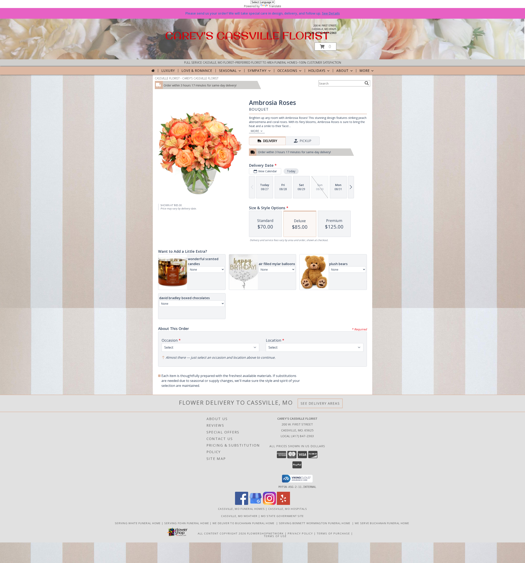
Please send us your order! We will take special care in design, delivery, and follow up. (262, 13)
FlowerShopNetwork (265, 533)
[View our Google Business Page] (255, 504)
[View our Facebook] (241, 504)
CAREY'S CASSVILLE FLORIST (247, 35)
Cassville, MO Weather (239, 516)
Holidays (316, 70)
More (365, 70)
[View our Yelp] (283, 504)
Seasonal (228, 70)
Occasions (287, 70)
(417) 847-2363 (326, 33)
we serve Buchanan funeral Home (382, 523)
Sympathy (257, 70)
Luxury (168, 70)
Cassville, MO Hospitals (287, 509)
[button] (325, 47)
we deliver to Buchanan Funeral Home (244, 523)
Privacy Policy (300, 533)
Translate (275, 6)
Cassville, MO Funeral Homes (241, 509)
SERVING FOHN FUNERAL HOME (187, 523)
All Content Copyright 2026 (222, 533)
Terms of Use (275, 536)
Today (291, 171)
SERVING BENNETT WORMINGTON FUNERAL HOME (315, 523)
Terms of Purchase (333, 533)
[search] (366, 83)
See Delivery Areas (320, 403)
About (342, 70)
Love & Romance (196, 70)
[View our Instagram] (269, 504)
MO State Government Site (282, 516)
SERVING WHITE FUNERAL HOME (138, 523)
